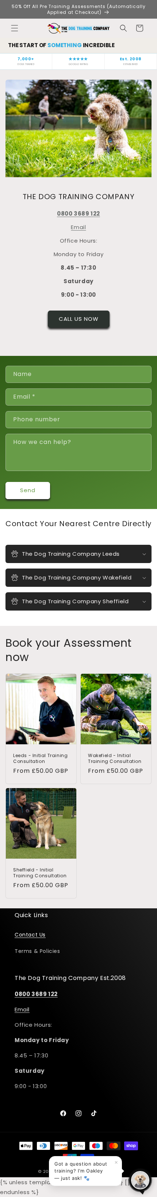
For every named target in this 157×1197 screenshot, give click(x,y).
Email (78, 227)
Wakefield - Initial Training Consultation (115, 758)
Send (27, 490)
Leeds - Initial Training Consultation (40, 758)
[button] (15, 28)
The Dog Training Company (88, 1171)
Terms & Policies (37, 951)
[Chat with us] (140, 1180)
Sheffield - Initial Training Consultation (40, 872)
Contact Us (30, 934)
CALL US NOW (79, 319)
